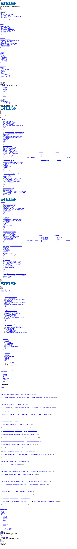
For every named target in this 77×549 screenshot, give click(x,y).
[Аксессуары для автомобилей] (9, 121)
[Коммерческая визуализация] (9, 149)
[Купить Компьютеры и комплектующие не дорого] (11, 437)
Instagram (5, 89)
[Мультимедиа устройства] (8, 155)
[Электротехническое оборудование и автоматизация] (14, 191)
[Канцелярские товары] (8, 145)
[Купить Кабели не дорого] (6, 421)
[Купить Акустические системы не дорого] (10, 394)
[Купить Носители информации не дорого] (10, 451)
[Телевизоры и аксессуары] (9, 186)
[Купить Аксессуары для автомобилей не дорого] (11, 390)
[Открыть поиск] (1, 280)
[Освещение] (6, 164)
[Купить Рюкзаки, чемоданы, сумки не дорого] (10, 474)
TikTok (4, 96)
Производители (3, 509)
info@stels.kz (4, 84)
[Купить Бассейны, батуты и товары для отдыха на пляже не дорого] (15, 397)
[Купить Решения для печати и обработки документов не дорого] (14, 471)
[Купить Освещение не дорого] (7, 457)
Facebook (5, 88)
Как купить (7, 341)
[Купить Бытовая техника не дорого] (8, 400)
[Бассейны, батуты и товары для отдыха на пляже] (13, 125)
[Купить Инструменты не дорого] (8, 417)
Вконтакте (5, 87)
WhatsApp (5, 93)
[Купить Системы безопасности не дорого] (10, 487)
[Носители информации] (8, 160)
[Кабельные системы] (7, 142)
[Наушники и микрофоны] (8, 157)
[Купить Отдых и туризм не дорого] (8, 461)
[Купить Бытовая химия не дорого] (8, 404)
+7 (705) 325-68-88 (6, 76)
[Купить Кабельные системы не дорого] (9, 424)
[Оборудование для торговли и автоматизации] (13, 162)
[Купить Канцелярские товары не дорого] (9, 427)
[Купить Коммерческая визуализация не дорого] (11, 434)
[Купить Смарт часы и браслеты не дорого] (10, 491)
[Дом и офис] (6, 134)
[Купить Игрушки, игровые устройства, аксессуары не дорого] (14, 414)
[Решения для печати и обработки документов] (13, 171)
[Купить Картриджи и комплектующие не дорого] (11, 431)
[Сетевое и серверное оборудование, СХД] (12, 178)
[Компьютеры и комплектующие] (10, 151)
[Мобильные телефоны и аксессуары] (11, 153)
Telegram (4, 90)
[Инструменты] (6, 138)
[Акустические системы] (8, 123)
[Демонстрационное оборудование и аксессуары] (13, 132)
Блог (1, 510)
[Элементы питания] (7, 193)
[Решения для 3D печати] (6, 467)
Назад (7, 294)
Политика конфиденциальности (8, 536)
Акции (1, 508)
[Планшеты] (5, 168)
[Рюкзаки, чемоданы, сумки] (9, 174)
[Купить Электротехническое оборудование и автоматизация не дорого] (16, 501)
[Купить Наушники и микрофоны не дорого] (10, 447)
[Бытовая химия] (6, 129)
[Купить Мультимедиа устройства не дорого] (10, 444)
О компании (3, 506)
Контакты (2, 514)
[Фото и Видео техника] (8, 189)
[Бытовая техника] (7, 127)
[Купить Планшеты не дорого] (7, 464)
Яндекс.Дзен (5, 94)
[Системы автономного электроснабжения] (12, 180)
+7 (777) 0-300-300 (4, 74)
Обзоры (2, 511)
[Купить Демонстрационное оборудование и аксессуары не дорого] (15, 407)
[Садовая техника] (7, 176)
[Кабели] (5, 140)
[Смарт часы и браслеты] (8, 184)
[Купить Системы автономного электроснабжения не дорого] (13, 484)
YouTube (4, 91)
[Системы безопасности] (8, 182)
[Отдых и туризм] (7, 166)
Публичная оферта (4, 537)
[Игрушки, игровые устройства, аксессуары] (12, 136)
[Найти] (1, 9)
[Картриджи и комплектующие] (9, 147)
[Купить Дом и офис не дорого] (7, 410)
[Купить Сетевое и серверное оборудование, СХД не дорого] (13, 481)
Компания (7, 351)
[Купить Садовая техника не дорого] (8, 477)
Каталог (7, 296)
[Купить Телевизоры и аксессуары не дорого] (10, 494)
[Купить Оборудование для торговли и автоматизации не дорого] (14, 454)
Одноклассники (6, 92)
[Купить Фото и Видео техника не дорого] (9, 498)
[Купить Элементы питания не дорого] (9, 504)
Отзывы (2, 512)
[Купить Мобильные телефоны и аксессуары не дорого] (12, 441)
